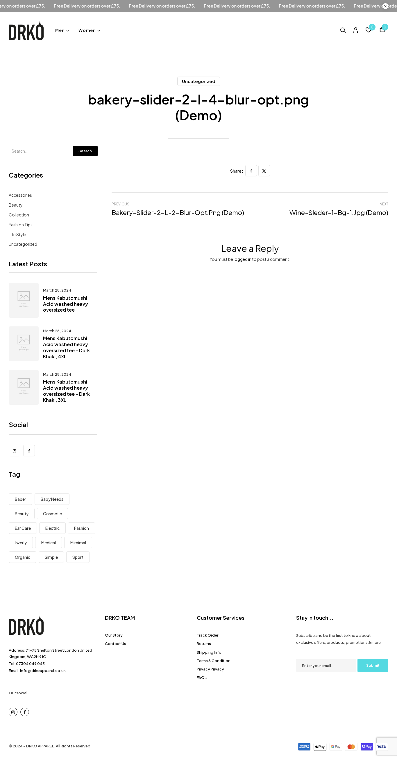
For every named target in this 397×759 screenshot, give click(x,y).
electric (52, 528)
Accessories (20, 195)
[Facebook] (251, 170)
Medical (48, 542)
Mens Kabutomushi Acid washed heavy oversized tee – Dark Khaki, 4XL (66, 347)
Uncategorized (198, 81)
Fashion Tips (21, 224)
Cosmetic (52, 513)
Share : (236, 171)
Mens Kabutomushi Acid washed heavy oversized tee (65, 304)
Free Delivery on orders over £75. (101, 6)
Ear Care (23, 528)
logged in (242, 259)
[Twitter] (264, 170)
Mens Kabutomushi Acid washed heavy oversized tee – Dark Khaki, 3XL (66, 391)
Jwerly (21, 542)
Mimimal (78, 542)
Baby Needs (52, 499)
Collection (19, 214)
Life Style (17, 234)
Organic (22, 557)
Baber (20, 499)
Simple (51, 557)
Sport (77, 557)
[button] (382, 30)
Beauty (16, 204)
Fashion (81, 528)
